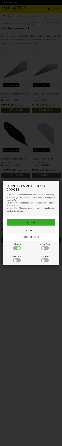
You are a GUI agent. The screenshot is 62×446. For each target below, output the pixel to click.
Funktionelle (17, 256)
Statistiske (45, 256)
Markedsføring (45, 244)
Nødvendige (17, 244)
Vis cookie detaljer (31, 237)
